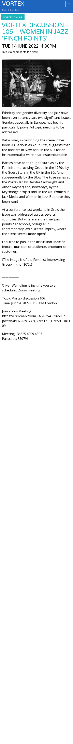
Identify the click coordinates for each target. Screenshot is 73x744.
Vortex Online (13, 17)
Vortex (13, 4)
